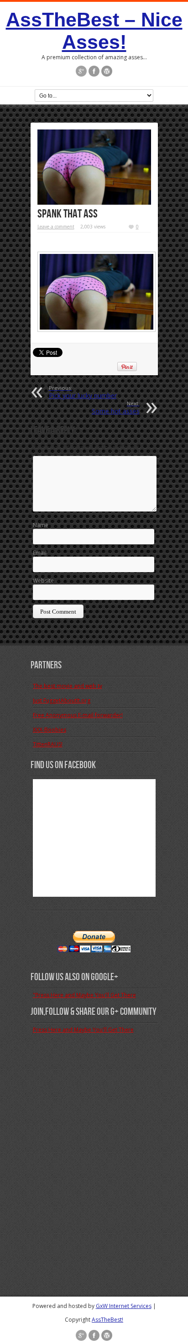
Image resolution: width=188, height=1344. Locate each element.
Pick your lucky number (83, 392)
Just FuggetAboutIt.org (61, 700)
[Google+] (81, 72)
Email (40, 553)
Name (40, 525)
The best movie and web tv (67, 686)
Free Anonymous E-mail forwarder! (78, 715)
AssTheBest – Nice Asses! (94, 31)
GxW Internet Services (123, 1306)
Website (43, 580)
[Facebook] (94, 72)
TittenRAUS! (48, 744)
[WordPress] (106, 72)
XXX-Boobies (49, 730)
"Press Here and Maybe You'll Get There (84, 995)
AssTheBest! (107, 1319)
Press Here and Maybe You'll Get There (83, 1030)
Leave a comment (55, 226)
